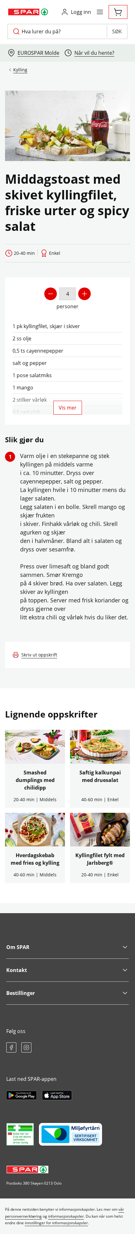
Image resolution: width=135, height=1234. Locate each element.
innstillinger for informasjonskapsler (56, 1223)
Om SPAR (18, 947)
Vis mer (68, 407)
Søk (117, 31)
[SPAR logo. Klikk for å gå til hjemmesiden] (29, 12)
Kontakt (16, 970)
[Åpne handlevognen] (118, 12)
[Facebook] (11, 1047)
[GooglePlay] (21, 1095)
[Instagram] (26, 1047)
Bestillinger (20, 993)
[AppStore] (57, 1095)
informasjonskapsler (66, 1216)
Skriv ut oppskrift (39, 655)
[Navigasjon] (100, 12)
